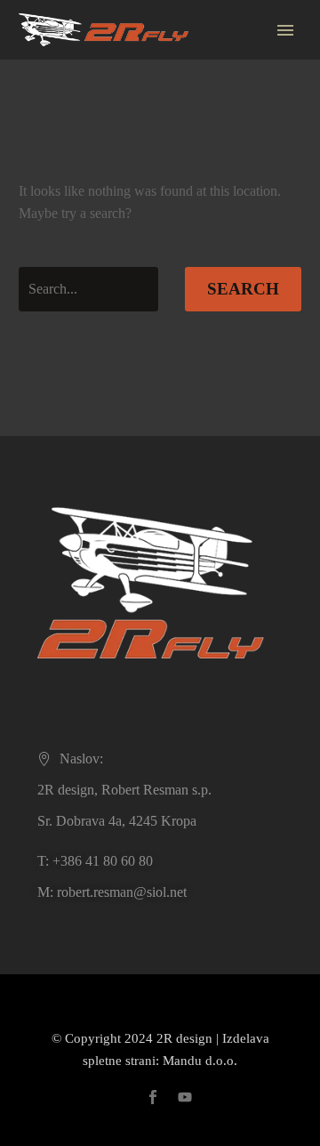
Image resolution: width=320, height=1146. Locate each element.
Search (243, 288)
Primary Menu (285, 30)
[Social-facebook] (153, 1097)
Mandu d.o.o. (200, 1060)
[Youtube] (185, 1097)
